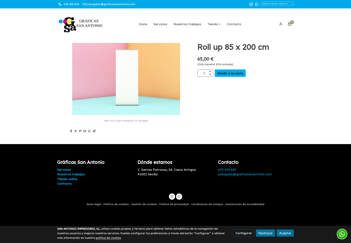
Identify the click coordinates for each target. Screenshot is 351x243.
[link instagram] (251, 4)
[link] (81, 24)
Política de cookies (116, 204)
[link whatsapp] (256, 4)
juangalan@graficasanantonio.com (111, 4)
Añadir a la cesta (230, 73)
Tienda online (67, 179)
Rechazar (265, 233)
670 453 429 (71, 4)
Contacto (64, 183)
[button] (214, 24)
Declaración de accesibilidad (244, 204)
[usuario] (281, 24)
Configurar (244, 233)
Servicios (64, 170)
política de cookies (108, 238)
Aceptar (285, 233)
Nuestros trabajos (71, 174)
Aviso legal (94, 204)
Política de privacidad (174, 204)
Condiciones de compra (207, 204)
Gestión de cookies (144, 204)
